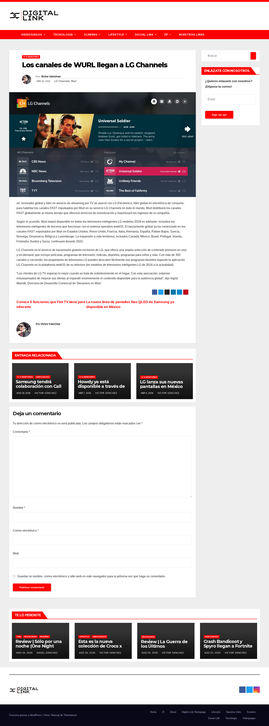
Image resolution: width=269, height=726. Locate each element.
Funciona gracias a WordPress (25, 715)
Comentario (21, 431)
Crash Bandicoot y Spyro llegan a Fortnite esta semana (228, 646)
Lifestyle (116, 34)
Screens (91, 34)
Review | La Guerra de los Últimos (164, 644)
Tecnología (63, 34)
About (173, 712)
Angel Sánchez (47, 653)
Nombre (19, 507)
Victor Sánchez (51, 76)
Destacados (30, 637)
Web (16, 553)
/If (166, 34)
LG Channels (62, 81)
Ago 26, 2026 (24, 653)
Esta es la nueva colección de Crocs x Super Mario (100, 646)
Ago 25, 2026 (150, 653)
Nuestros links (192, 34)
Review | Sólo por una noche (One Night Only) (39, 646)
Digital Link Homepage (194, 712)
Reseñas (44, 637)
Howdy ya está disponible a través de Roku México (101, 386)
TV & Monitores (31, 57)
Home (153, 712)
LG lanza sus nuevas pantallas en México (161, 384)
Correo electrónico (26, 530)
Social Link (144, 34)
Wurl (73, 81)
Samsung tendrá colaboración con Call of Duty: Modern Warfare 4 (38, 388)
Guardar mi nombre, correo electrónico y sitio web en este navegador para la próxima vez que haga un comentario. (91, 576)
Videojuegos (32, 34)
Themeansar (70, 715)
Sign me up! (219, 114)
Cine (19, 637)
